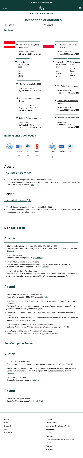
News (6, 422)
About (6, 429)
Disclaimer (8, 432)
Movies (48, 443)
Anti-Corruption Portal (41, 13)
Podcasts (49, 446)
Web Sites (49, 436)
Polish (46, 297)
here (32, 184)
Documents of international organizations (60, 439)
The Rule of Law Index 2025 (30, 84)
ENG (6, 8)
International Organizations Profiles (58, 426)
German (10, 251)
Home (6, 419)
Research (7, 426)
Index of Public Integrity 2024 (30, 118)
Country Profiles (51, 422)
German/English (66, 364)
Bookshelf (49, 449)
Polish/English (39, 401)
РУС (3, 8)
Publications (50, 433)
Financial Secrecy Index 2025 (23, 64)
